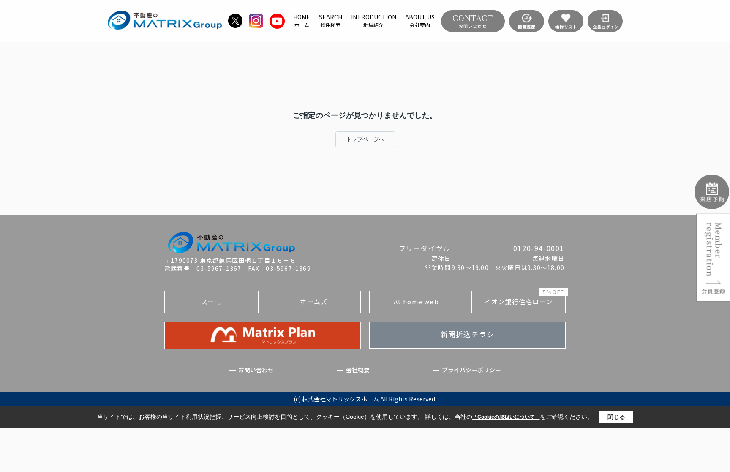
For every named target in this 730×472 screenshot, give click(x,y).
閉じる (616, 416)
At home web (416, 301)
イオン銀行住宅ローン (524, 298)
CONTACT (472, 20)
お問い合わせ (256, 370)
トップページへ (365, 139)
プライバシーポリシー (471, 370)
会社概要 (358, 370)
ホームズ (313, 301)
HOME (301, 20)
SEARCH (330, 20)
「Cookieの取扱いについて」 (506, 417)
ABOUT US (420, 20)
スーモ (211, 301)
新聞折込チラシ (467, 334)
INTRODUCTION (373, 20)
